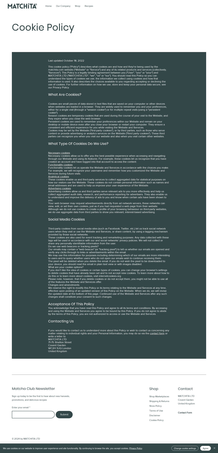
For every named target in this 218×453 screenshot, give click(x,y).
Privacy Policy (135, 448)
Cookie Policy (156, 420)
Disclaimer (154, 415)
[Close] (214, 448)
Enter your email (20, 407)
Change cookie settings (185, 448)
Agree (205, 448)
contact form (157, 333)
